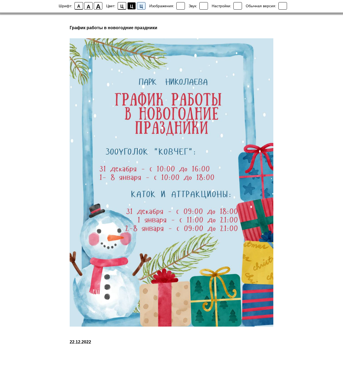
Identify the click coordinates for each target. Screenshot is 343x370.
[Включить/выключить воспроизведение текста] (203, 6)
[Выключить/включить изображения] (180, 6)
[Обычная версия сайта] (282, 6)
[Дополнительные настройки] (237, 6)
